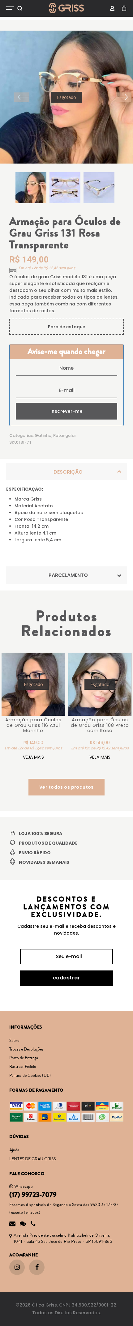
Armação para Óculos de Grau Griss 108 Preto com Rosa (100, 725)
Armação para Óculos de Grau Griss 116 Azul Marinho (33, 725)
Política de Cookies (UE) (30, 1075)
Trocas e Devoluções (26, 1049)
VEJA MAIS (33, 757)
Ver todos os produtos (66, 787)
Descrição (68, 471)
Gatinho (43, 435)
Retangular (64, 435)
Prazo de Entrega (23, 1058)
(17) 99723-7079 (33, 1195)
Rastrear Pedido (22, 1067)
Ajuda (14, 1150)
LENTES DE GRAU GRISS (32, 1159)
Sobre (14, 1041)
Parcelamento (68, 575)
